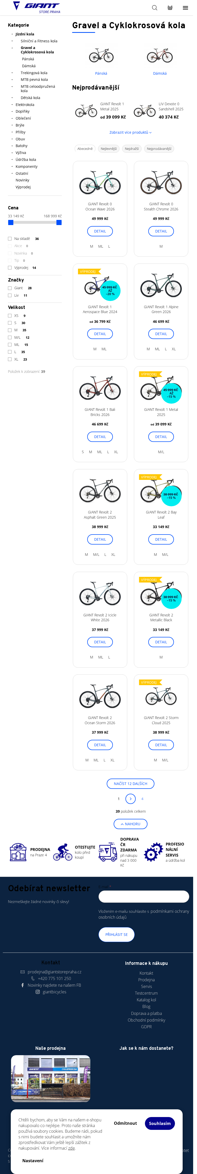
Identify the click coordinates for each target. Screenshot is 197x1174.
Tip (19, 260)
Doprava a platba (146, 1013)
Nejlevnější (109, 148)
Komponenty (26, 166)
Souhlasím (160, 1123)
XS (20, 315)
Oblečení (23, 118)
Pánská (28, 58)
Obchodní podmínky (146, 1020)
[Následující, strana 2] (130, 799)
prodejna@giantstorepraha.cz (54, 972)
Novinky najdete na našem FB (54, 985)
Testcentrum (146, 993)
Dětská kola (30, 97)
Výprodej (23, 187)
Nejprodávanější (159, 148)
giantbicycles (54, 992)
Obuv (20, 139)
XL (20, 359)
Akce (21, 245)
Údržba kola (26, 159)
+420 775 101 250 (54, 978)
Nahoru (132, 823)
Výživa (21, 152)
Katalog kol (146, 1000)
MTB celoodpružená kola (38, 88)
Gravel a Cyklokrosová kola (37, 49)
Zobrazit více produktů (129, 132)
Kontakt (146, 973)
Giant (23, 287)
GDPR (146, 1027)
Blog (146, 1006)
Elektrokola (25, 104)
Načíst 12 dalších (130, 783)
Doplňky (22, 111)
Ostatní (22, 173)
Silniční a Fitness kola (39, 40)
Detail (100, 231)
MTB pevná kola (34, 79)
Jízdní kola (25, 34)
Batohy (21, 145)
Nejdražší (132, 148)
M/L (21, 337)
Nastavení (32, 1160)
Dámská (29, 65)
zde (71, 1148)
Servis (146, 986)
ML (21, 344)
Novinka (23, 253)
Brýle (20, 125)
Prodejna (146, 980)
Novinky (22, 180)
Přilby (20, 132)
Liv (20, 295)
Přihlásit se (116, 934)
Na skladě (26, 238)
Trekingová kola (34, 72)
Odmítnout (125, 1123)
